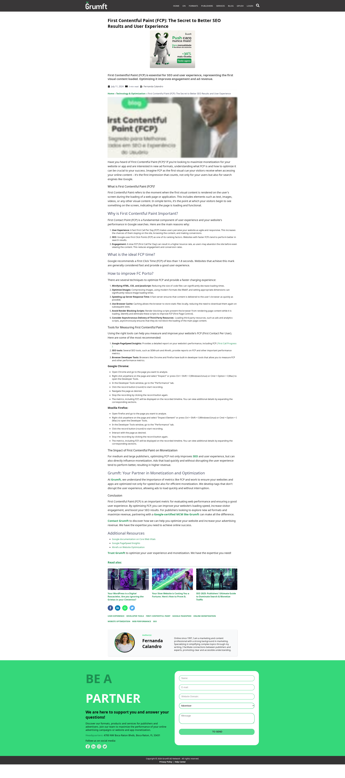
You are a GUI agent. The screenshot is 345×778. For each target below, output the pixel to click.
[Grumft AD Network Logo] (96, 6)
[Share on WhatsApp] (125, 608)
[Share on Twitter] (132, 608)
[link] (124, 642)
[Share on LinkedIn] (117, 608)
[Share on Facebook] (110, 608)
